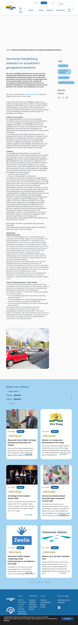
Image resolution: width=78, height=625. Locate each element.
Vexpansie (49, 10)
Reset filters (13, 391)
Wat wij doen (21, 10)
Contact (36, 3)
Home (8, 50)
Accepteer (67, 618)
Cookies (42, 607)
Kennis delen (33, 607)
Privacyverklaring (45, 602)
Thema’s (30, 10)
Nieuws (41, 10)
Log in (53, 3)
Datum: (9, 399)
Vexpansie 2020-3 (32, 94)
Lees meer (28, 454)
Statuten (43, 604)
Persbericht (32, 604)
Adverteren (32, 602)
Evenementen (60, 10)
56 (46, 582)
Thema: (9, 395)
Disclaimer (43, 600)
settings (6, 620)
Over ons (69, 10)
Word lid (44, 3)
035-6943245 (22, 611)
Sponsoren (32, 600)
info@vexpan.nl (22, 613)
